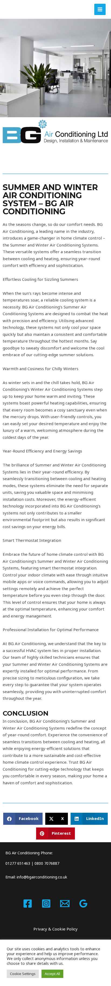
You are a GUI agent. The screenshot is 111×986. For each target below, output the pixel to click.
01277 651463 (17, 863)
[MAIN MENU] (100, 9)
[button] (23, 819)
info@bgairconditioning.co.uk (42, 877)
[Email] (65, 903)
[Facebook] (28, 903)
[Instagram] (46, 903)
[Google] (83, 903)
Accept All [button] (52, 973)
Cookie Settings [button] (23, 973)
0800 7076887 (46, 863)
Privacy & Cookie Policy (55, 929)
